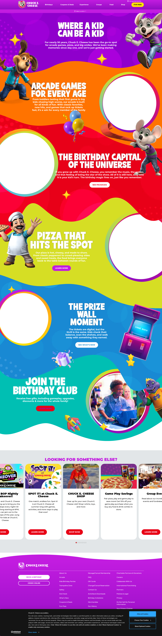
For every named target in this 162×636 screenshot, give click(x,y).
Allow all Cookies (142, 614)
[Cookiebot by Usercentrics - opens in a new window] (16, 632)
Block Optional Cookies (142, 626)
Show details (32, 632)
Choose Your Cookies (141, 620)
